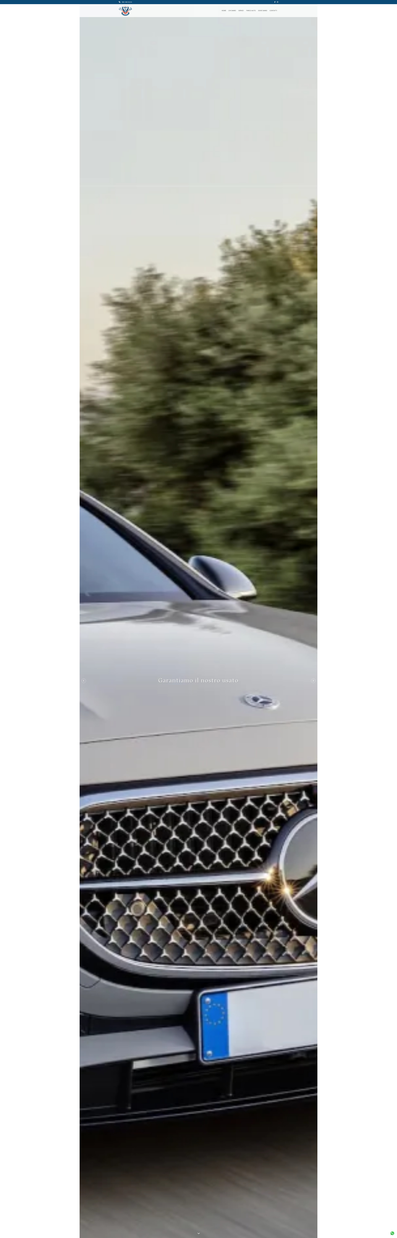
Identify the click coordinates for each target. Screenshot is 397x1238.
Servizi (241, 10)
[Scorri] (198, 1233)
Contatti (273, 10)
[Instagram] (277, 2)
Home (224, 10)
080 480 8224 (126, 2)
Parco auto (251, 10)
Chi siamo (232, 10)
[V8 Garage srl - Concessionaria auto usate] (125, 15)
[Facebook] (274, 2)
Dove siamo (262, 10)
